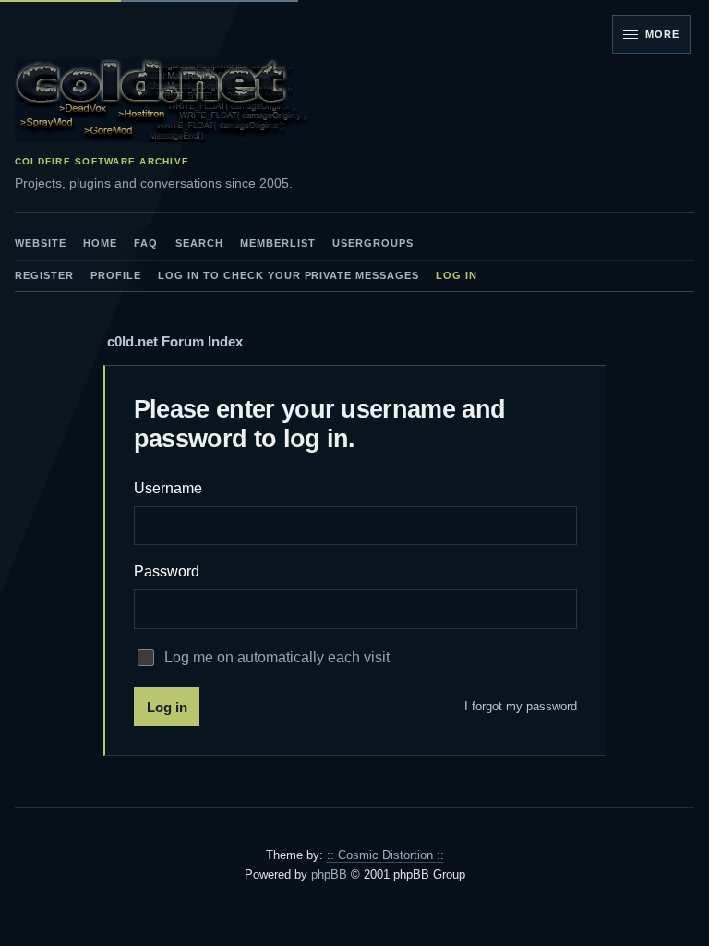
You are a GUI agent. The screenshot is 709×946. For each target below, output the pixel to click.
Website (40, 243)
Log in (456, 275)
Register (44, 275)
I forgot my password (520, 706)
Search (199, 243)
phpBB (329, 874)
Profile (115, 275)
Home (100, 243)
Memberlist (278, 243)
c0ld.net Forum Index (175, 341)
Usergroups (373, 243)
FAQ (146, 243)
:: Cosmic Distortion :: (385, 855)
